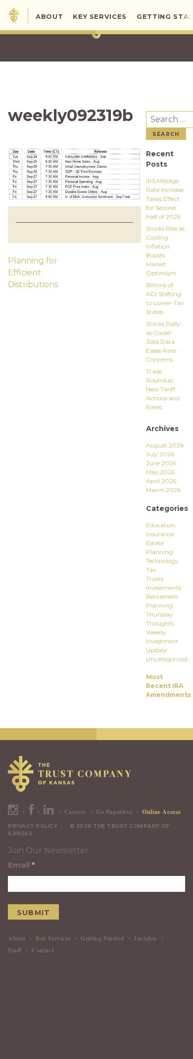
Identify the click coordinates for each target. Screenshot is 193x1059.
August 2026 (165, 445)
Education (160, 525)
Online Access (161, 812)
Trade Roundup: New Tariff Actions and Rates (163, 389)
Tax (151, 569)
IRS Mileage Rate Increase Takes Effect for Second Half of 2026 (165, 198)
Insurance (160, 534)
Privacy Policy (32, 826)
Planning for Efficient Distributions (33, 272)
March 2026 (163, 490)
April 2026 (161, 481)
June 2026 (161, 463)
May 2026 (160, 472)
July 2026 (160, 454)
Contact (43, 950)
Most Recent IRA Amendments (168, 685)
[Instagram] (13, 812)
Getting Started (102, 938)
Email (21, 865)
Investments (163, 587)
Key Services (100, 16)
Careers (75, 812)
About (49, 16)
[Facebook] (31, 812)
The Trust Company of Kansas (14, 15)
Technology (162, 560)
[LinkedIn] (49, 812)
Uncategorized (167, 659)
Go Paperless (114, 812)
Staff (15, 950)
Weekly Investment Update (162, 641)
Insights (145, 938)
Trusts (154, 578)
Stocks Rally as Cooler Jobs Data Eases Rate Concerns (163, 341)
